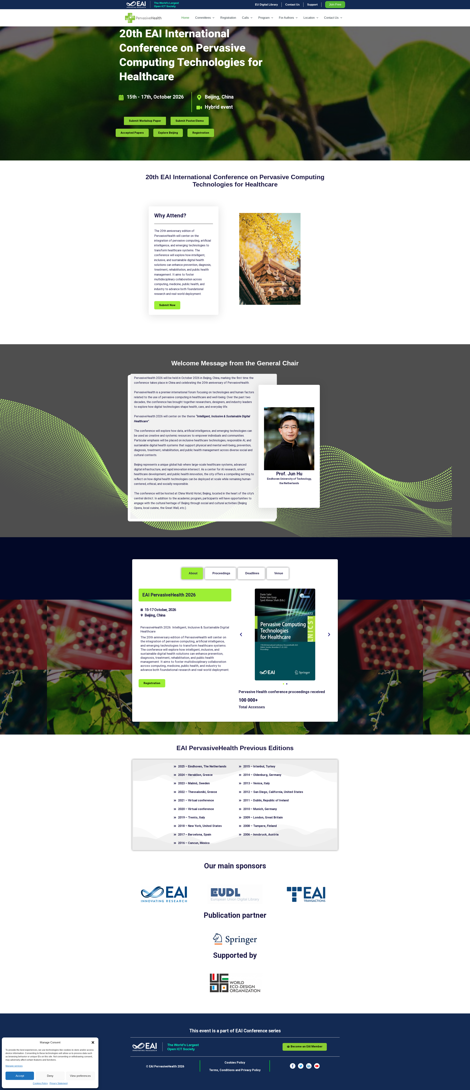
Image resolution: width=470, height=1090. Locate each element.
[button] (93, 1042)
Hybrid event (219, 107)
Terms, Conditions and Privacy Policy (235, 1070)
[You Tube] (317, 1066)
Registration (228, 17)
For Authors (286, 17)
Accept (20, 1075)
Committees (203, 17)
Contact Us (331, 17)
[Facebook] (292, 1066)
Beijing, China (219, 97)
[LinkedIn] (309, 1066)
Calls (245, 17)
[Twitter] (300, 1066)
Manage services (14, 1066)
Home (185, 17)
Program (264, 17)
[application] (212, 17)
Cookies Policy (40, 1083)
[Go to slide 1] (283, 683)
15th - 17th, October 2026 (155, 97)
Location (309, 17)
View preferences (80, 1075)
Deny (50, 1075)
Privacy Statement (59, 1083)
